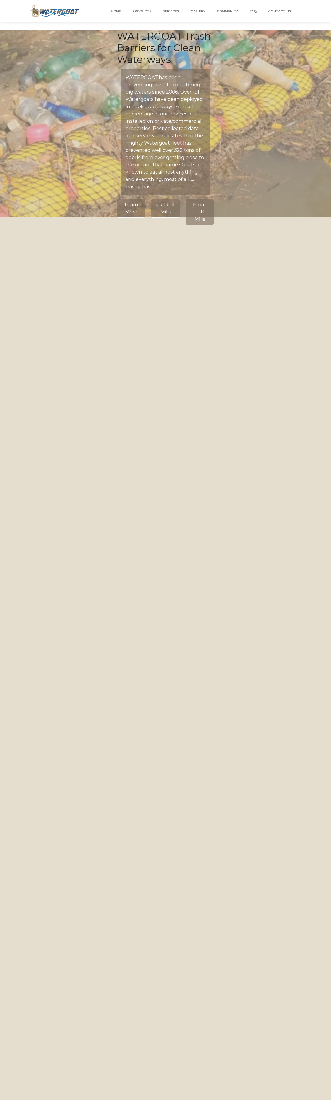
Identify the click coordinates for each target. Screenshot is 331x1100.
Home (116, 11)
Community (227, 11)
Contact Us (279, 11)
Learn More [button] (131, 208)
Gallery (198, 11)
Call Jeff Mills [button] (165, 208)
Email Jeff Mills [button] (200, 212)
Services (171, 11)
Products (142, 11)
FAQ (253, 11)
